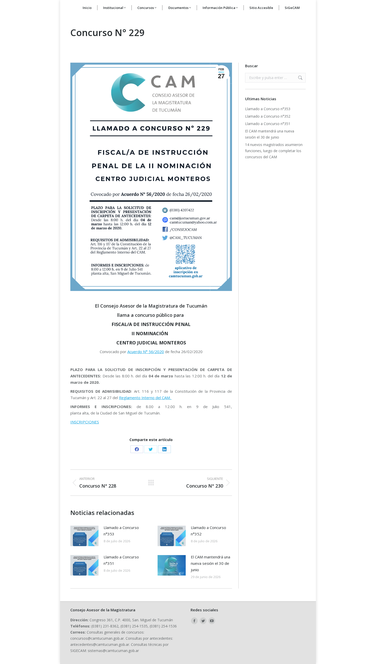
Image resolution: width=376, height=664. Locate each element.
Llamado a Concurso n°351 (121, 560)
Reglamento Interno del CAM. (145, 397)
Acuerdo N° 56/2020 (145, 351)
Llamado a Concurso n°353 (121, 530)
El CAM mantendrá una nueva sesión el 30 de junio (210, 563)
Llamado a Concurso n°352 (208, 530)
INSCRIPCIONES (84, 421)
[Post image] (84, 536)
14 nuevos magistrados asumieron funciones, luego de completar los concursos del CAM (274, 150)
